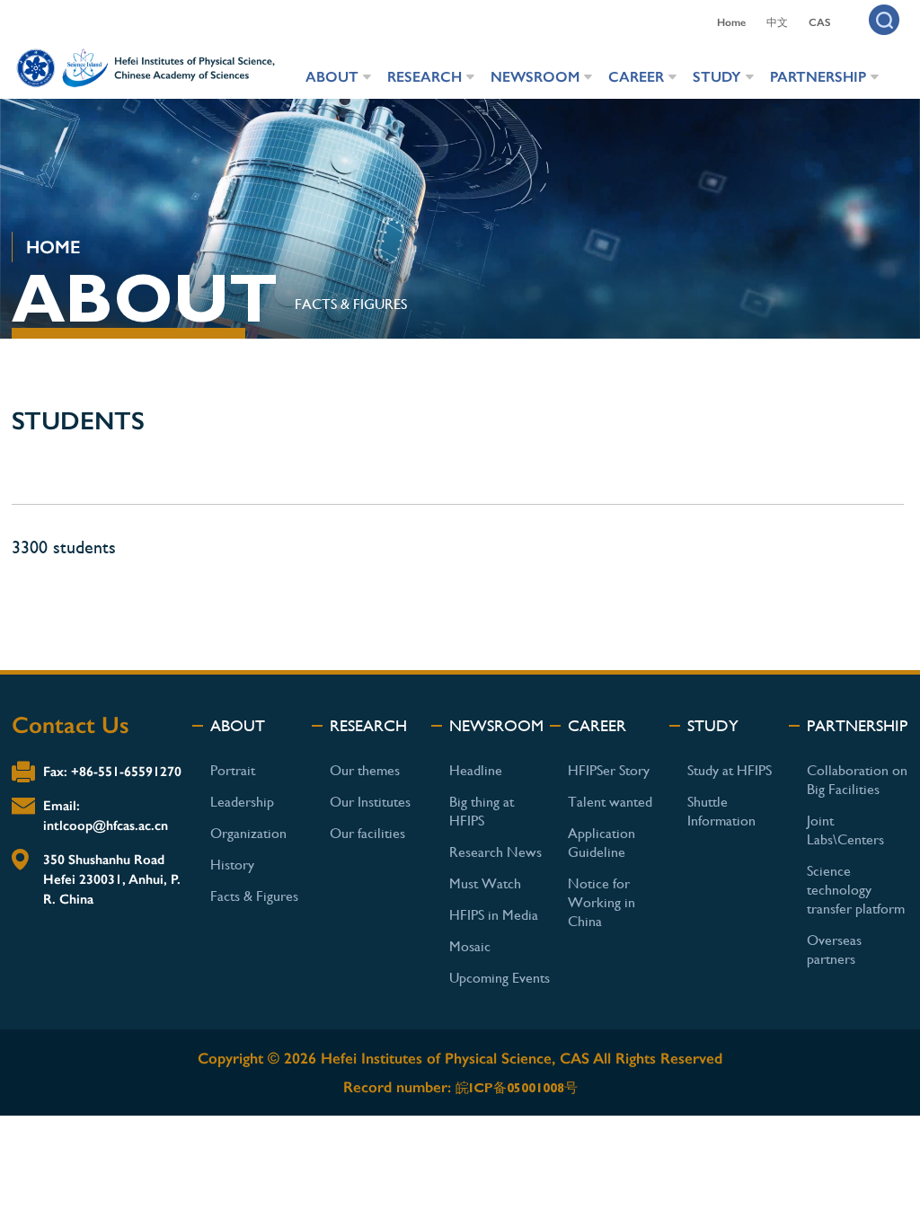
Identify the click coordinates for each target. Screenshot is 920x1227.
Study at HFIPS (729, 770)
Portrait (232, 770)
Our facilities (367, 833)
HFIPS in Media (493, 914)
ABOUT (331, 76)
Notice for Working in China (601, 902)
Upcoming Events (499, 977)
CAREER (636, 76)
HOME (53, 247)
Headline (475, 770)
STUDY (717, 76)
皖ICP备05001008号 (517, 1088)
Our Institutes (370, 801)
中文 (777, 22)
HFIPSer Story (609, 770)
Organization (248, 833)
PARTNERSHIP (818, 76)
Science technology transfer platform (856, 889)
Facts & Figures (351, 304)
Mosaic (470, 946)
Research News (495, 852)
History (232, 864)
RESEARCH (424, 76)
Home (731, 22)
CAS (819, 22)
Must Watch (485, 883)
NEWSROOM (535, 76)
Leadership (242, 801)
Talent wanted (610, 801)
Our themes (365, 770)
